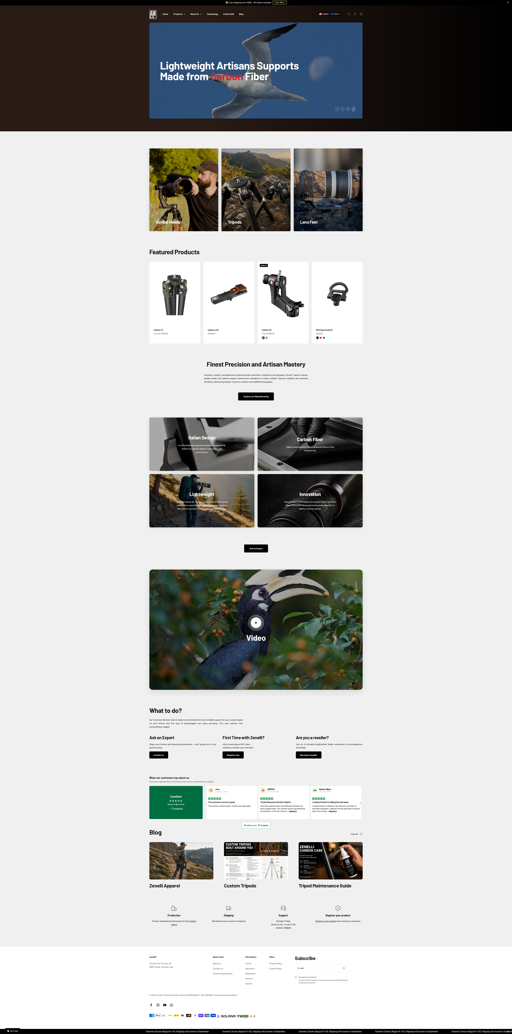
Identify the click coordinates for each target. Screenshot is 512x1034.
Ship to (232, 517)
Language (233, 527)
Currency (233, 537)
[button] (256, 521)
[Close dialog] (282, 484)
